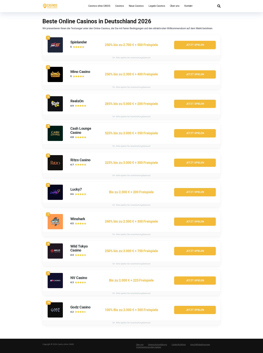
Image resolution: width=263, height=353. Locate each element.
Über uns (174, 5)
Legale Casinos (157, 5)
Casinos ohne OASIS (99, 5)
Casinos (119, 5)
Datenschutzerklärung (157, 345)
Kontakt (188, 5)
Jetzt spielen (195, 44)
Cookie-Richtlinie (179, 345)
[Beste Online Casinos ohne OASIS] (50, 5)
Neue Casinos (136, 5)
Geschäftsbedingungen (200, 345)
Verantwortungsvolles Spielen (148, 347)
